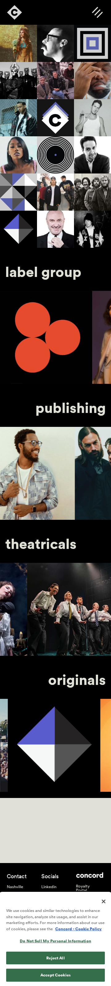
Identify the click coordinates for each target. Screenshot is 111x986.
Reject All (55, 958)
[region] (55, 939)
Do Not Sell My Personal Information (55, 941)
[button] (97, 12)
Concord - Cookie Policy (78, 929)
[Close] (103, 901)
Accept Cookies (55, 975)
